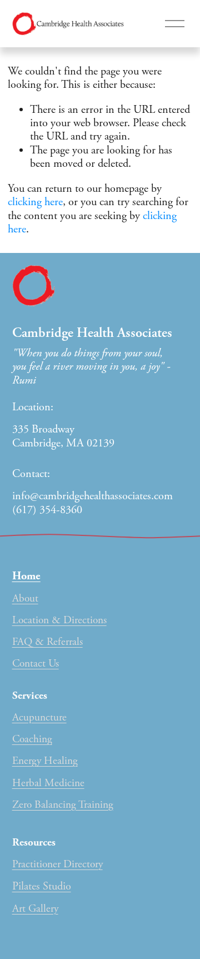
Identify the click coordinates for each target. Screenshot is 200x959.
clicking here (35, 202)
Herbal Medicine (48, 783)
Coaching (32, 739)
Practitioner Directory (57, 864)
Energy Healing (45, 760)
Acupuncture (39, 717)
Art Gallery (35, 908)
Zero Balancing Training (62, 804)
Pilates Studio (41, 886)
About (25, 598)
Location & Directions (59, 620)
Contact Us (35, 663)
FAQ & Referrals (47, 641)
